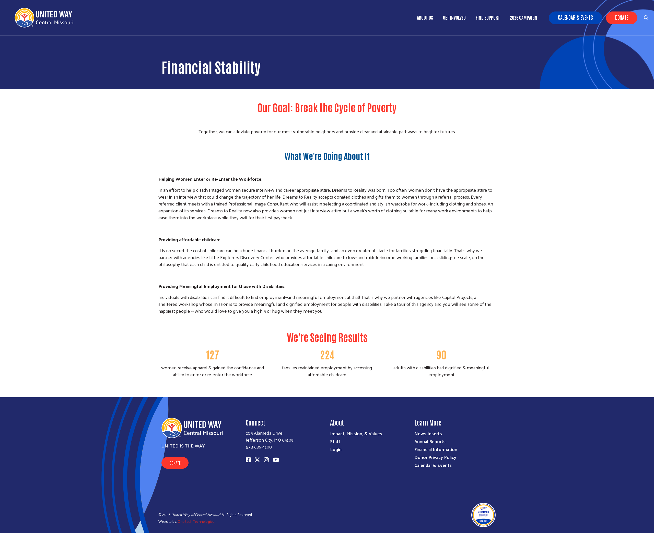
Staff (335, 441)
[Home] (45, 17)
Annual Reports (430, 441)
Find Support (488, 17)
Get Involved (454, 17)
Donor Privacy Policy (435, 457)
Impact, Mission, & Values (356, 433)
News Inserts (428, 433)
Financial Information (435, 449)
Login (336, 449)
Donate (621, 17)
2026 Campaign (523, 17)
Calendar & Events (575, 17)
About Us (425, 17)
